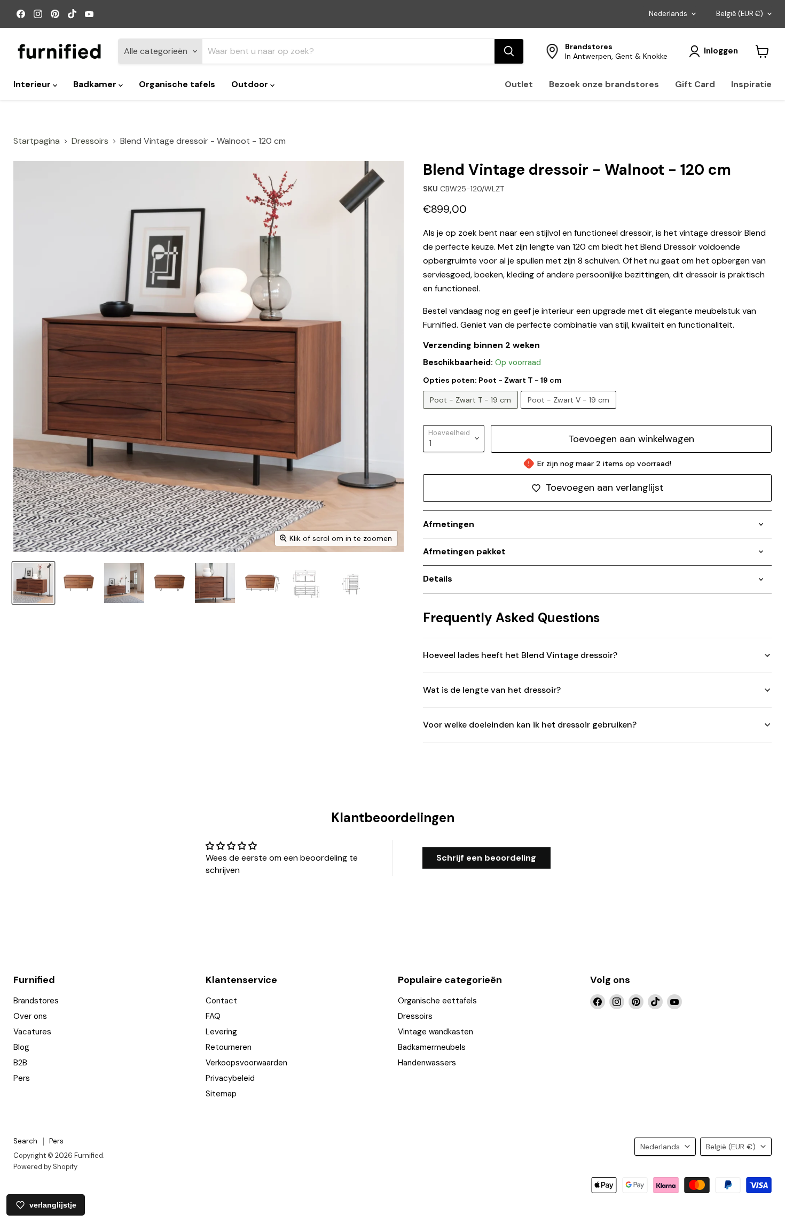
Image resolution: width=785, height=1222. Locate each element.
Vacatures (32, 1031)
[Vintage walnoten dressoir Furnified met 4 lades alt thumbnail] (33, 583)
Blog (21, 1047)
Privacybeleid (230, 1078)
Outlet (519, 84)
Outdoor (250, 84)
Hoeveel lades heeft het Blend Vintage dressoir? (520, 655)
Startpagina (36, 141)
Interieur (33, 84)
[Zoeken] (508, 51)
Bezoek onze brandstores (604, 84)
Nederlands (668, 13)
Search (25, 1141)
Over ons (30, 1016)
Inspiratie (751, 84)
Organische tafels (177, 84)
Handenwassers (427, 1062)
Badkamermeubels (432, 1047)
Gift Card (695, 84)
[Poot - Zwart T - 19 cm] (472, 411)
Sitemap (221, 1093)
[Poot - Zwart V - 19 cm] (570, 411)
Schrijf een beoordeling (486, 857)
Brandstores (36, 1000)
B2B (20, 1062)
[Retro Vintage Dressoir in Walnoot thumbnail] (124, 583)
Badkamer (96, 84)
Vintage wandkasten (435, 1031)
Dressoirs (90, 141)
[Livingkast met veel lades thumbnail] (215, 583)
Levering (221, 1031)
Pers (21, 1078)
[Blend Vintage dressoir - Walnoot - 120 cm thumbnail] (79, 583)
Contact (221, 1000)
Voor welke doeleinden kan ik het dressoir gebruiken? (530, 724)
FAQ (213, 1016)
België (739, 13)
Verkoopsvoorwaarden (246, 1062)
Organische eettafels (437, 1000)
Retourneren (229, 1047)
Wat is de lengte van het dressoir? (492, 689)
